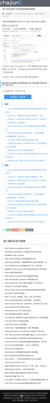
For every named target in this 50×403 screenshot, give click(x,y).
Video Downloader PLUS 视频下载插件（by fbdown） (24, 283)
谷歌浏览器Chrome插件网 (12, 398)
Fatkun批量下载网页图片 (14, 272)
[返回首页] (3, 13)
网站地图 (20, 400)
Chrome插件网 (11, 3)
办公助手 (9, 13)
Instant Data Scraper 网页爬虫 (16, 324)
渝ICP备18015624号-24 (28, 393)
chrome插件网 (20, 29)
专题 (14, 400)
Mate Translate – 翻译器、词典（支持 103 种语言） (24, 297)
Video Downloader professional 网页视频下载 (21, 279)
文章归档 (42, 398)
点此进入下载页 (17, 97)
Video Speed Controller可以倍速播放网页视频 (21, 276)
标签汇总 (35, 398)
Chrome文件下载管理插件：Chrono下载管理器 (22, 345)
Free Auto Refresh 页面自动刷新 (17, 321)
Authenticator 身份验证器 (14, 348)
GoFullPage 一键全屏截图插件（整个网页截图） (22, 328)
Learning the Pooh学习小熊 (15, 362)
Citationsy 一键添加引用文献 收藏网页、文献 (25, 115)
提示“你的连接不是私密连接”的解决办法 (19, 355)
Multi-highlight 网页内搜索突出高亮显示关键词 (21, 373)
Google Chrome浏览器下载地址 (16, 286)
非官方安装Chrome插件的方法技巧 (17, 248)
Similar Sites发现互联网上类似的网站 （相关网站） (23, 300)
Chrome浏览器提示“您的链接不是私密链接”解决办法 (24, 338)
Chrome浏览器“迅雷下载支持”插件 (17, 307)
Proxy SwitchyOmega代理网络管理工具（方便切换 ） (24, 265)
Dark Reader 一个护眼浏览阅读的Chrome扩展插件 (23, 359)
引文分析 (15, 230)
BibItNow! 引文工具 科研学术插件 (21, 150)
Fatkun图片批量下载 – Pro (14, 376)
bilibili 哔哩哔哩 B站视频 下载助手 (17, 314)
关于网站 (27, 398)
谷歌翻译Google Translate (14, 255)
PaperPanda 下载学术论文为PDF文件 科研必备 (26, 160)
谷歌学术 (29, 230)
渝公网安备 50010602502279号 (34, 395)
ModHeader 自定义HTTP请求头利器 (18, 310)
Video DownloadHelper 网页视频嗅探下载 (20, 258)
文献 (22, 230)
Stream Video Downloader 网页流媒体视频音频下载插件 (25, 290)
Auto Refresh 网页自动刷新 (15, 293)
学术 (8, 230)
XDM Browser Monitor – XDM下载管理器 (20, 369)
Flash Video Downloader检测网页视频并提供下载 (23, 383)
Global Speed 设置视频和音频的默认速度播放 (21, 352)
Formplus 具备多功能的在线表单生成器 (23, 139)
